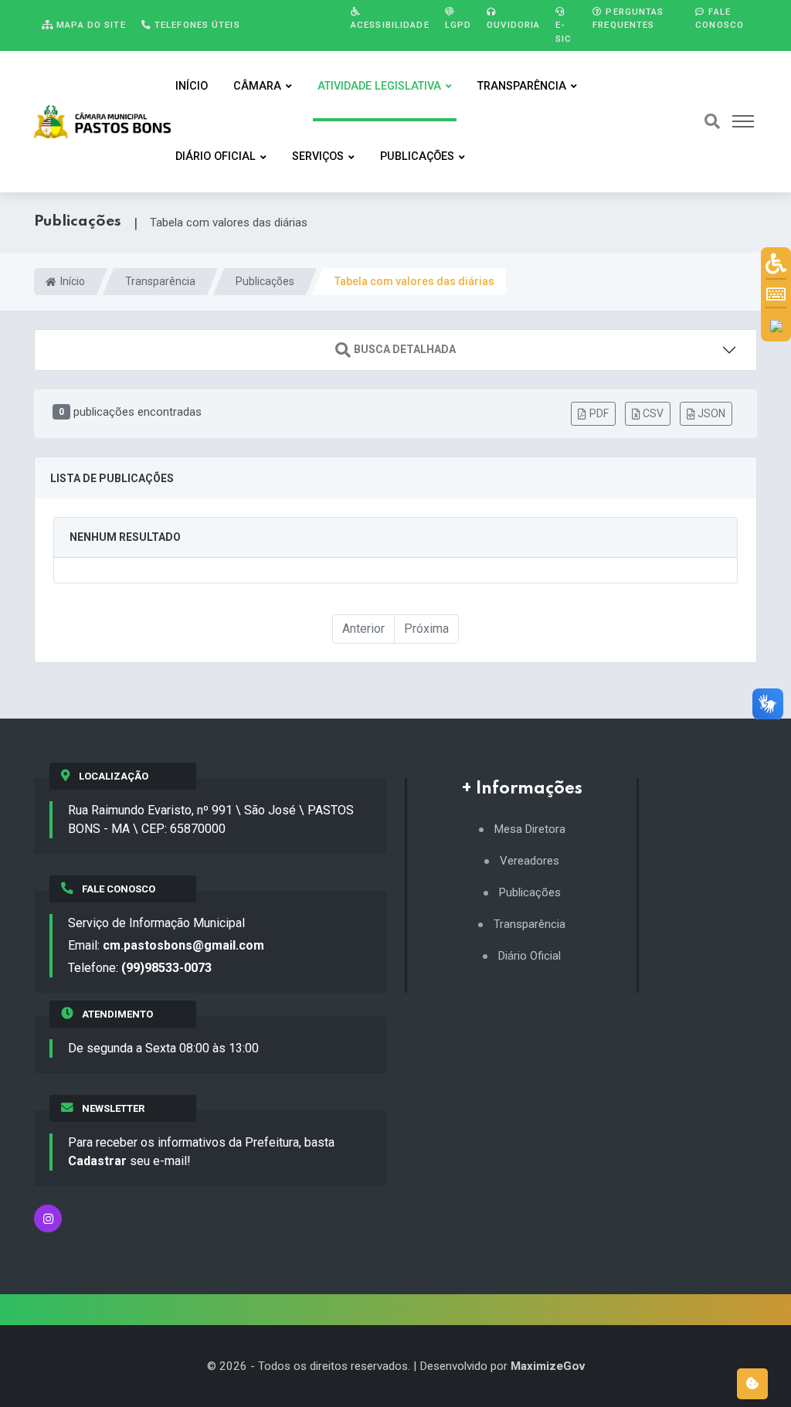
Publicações (417, 156)
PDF (599, 413)
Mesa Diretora (529, 829)
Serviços (318, 156)
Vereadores (529, 861)
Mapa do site (89, 24)
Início (191, 86)
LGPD (458, 24)
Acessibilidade (390, 24)
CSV (653, 413)
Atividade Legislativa (379, 86)
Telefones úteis (195, 24)
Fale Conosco (719, 18)
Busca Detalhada (405, 350)
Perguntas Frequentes (628, 18)
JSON (711, 413)
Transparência (521, 86)
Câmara (257, 86)
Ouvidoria (513, 24)
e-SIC (563, 31)
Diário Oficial (215, 156)
